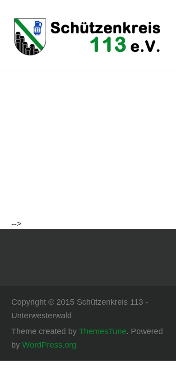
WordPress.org (49, 344)
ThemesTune (102, 331)
